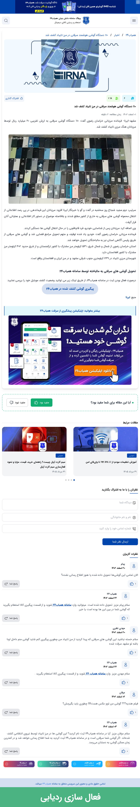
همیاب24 (46, 784)
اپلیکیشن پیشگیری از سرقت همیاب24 (62, 311)
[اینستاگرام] (121, 764)
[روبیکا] (19, 764)
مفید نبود (20, 402)
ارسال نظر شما (120, 542)
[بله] (53, 764)
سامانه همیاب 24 (95, 674)
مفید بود (44, 402)
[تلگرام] (87, 764)
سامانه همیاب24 (61, 605)
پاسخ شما (14, 583)
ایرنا (128, 297)
